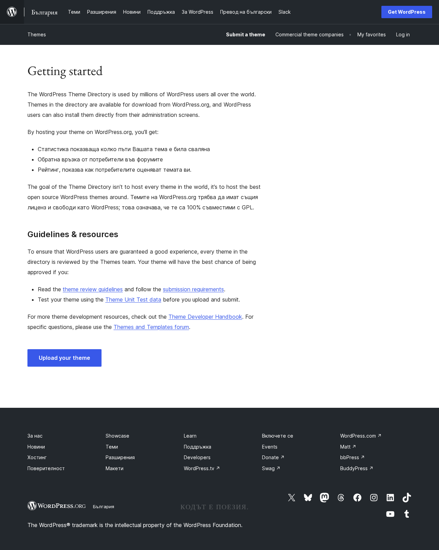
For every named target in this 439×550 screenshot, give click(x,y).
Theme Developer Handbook (205, 316)
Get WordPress (407, 12)
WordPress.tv (202, 468)
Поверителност (46, 468)
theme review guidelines (93, 289)
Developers (197, 457)
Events (269, 447)
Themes (36, 34)
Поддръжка (197, 447)
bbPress (352, 457)
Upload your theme (64, 357)
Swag (271, 468)
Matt (348, 447)
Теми (112, 447)
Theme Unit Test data (133, 299)
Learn (190, 436)
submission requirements (193, 289)
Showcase (117, 436)
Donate (273, 457)
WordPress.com (361, 436)
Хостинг (37, 457)
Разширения (120, 457)
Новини (36, 447)
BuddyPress (356, 468)
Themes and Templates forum (151, 326)
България (103, 506)
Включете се (277, 436)
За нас (35, 436)
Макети (114, 468)
